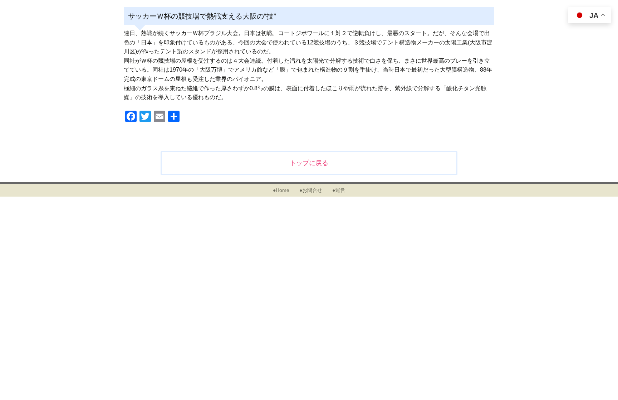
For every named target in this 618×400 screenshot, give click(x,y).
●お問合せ (310, 190)
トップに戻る (309, 163)
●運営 (338, 190)
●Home (281, 190)
